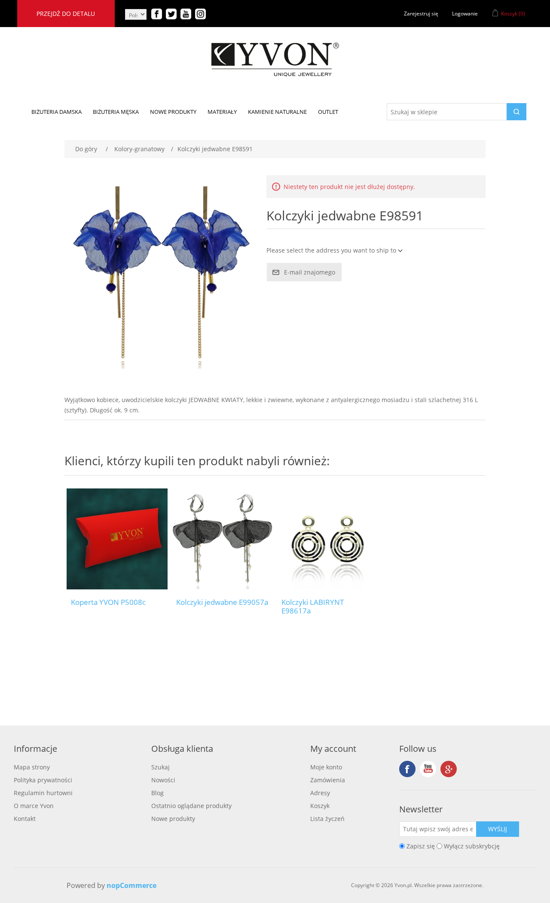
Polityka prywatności (43, 780)
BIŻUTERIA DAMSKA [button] (56, 112)
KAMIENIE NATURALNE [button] (277, 112)
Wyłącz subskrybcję (472, 846)
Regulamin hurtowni (43, 793)
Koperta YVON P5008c (108, 602)
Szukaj (160, 767)
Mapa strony (32, 767)
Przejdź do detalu (66, 13)
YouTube (428, 769)
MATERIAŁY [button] (222, 112)
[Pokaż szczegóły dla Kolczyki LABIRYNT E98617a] (327, 538)
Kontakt (25, 819)
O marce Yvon (34, 806)
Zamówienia (327, 780)
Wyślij (497, 829)
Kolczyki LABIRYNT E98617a (312, 607)
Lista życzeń (327, 819)
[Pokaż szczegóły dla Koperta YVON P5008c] (117, 538)
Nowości (163, 780)
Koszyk (320, 806)
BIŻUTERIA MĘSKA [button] (116, 112)
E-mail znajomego (309, 272)
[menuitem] (56, 111)
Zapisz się (420, 846)
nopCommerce (131, 885)
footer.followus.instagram (448, 769)
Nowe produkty (173, 819)
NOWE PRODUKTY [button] (173, 112)
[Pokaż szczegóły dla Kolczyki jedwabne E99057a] (222, 538)
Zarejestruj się (421, 13)
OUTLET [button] (328, 112)
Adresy (320, 793)
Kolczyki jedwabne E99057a (222, 602)
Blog (157, 793)
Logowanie (465, 13)
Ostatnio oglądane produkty (191, 806)
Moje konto (326, 767)
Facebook (407, 769)
